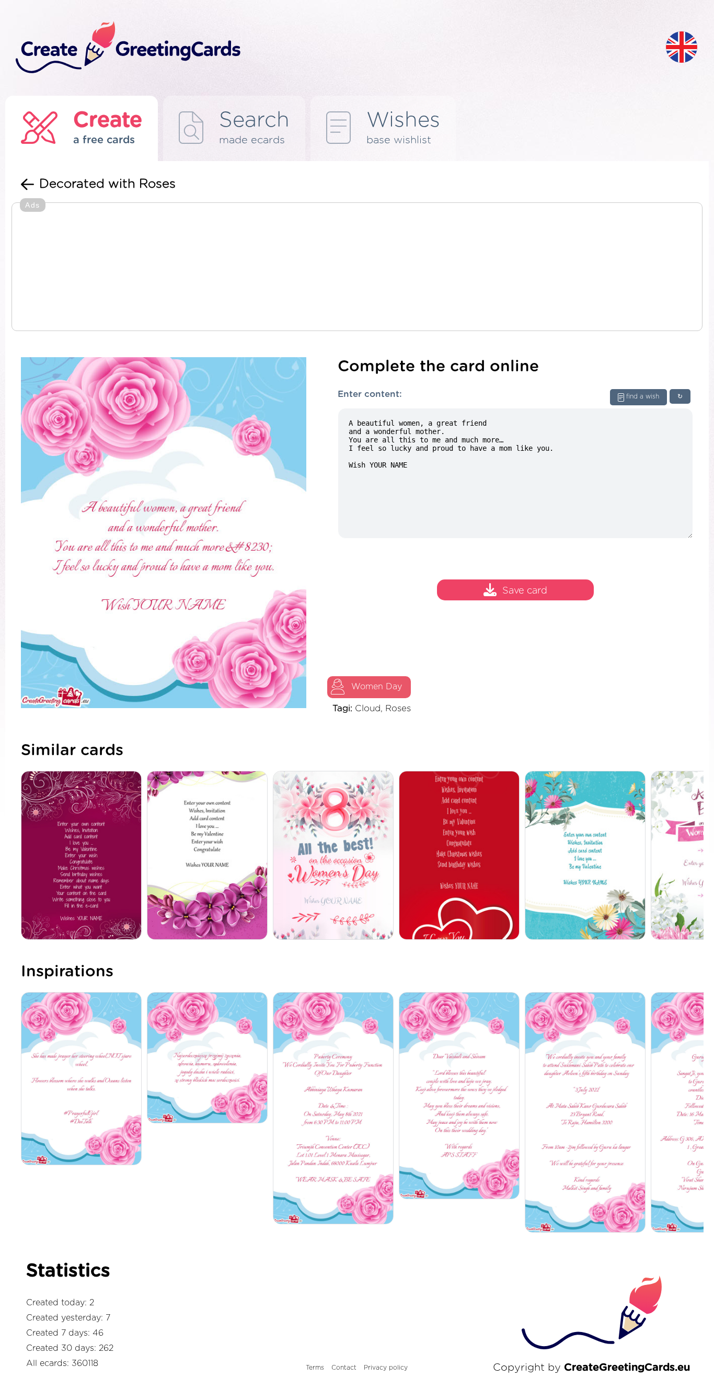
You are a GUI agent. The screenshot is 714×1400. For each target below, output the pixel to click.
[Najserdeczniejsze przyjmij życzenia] (210, 1058)
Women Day (376, 686)
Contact (343, 1367)
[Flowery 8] (336, 856)
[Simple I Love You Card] (462, 856)
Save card (524, 591)
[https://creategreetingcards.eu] (332, 48)
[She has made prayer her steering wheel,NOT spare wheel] (84, 1079)
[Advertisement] (357, 267)
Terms (315, 1367)
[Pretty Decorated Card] (84, 856)
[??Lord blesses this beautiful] (462, 1096)
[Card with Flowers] (588, 856)
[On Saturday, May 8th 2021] (336, 1109)
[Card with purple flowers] (210, 856)
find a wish (642, 396)
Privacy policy (386, 1367)
